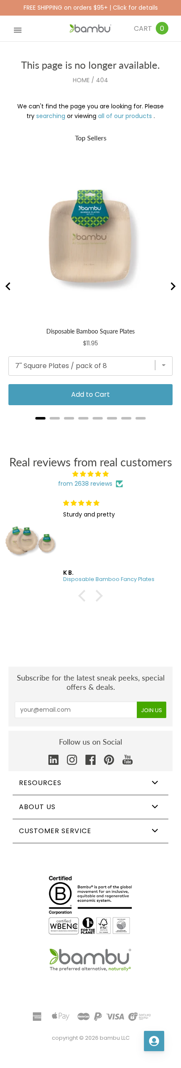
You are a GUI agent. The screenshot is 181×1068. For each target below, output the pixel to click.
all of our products (125, 116)
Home (81, 80)
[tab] (40, 418)
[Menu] (18, 28)
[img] (90, 474)
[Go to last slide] (8, 286)
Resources (40, 783)
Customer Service (55, 831)
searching (50, 116)
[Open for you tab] (154, 1041)
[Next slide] (172, 286)
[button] (84, 596)
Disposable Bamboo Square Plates (90, 331)
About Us (37, 807)
